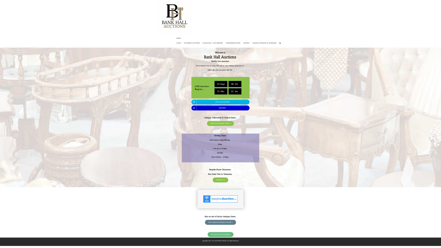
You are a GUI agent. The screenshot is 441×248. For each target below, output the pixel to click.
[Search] (280, 43)
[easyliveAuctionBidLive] (220, 196)
